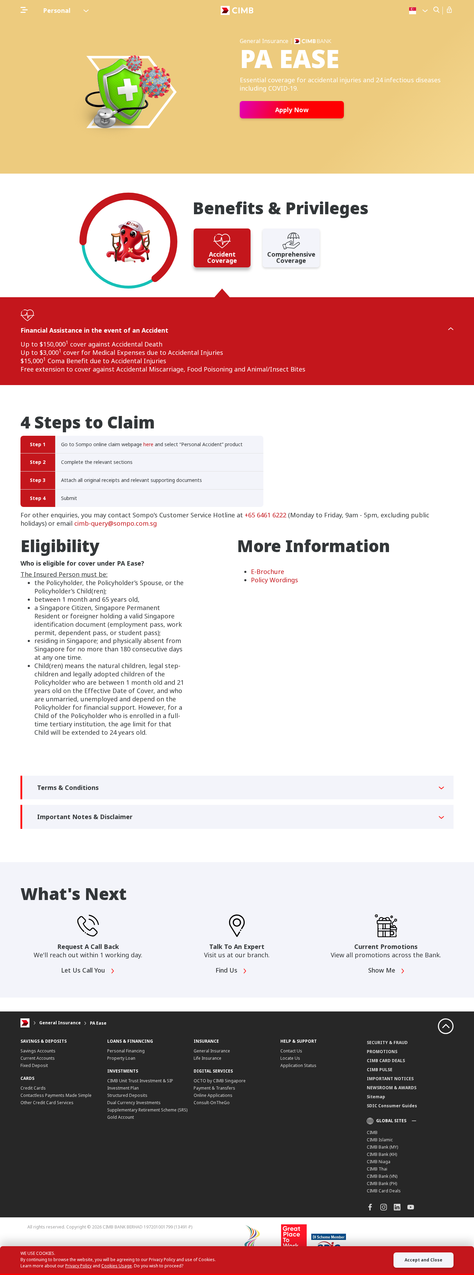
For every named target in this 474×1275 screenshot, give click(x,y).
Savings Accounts (38, 1051)
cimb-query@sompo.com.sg (115, 523)
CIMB (372, 1132)
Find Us (227, 970)
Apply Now (291, 110)
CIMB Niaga (378, 1162)
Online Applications (213, 1095)
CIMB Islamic (380, 1140)
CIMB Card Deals (384, 1191)
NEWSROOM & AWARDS (391, 1088)
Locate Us (290, 1058)
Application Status (298, 1065)
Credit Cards (33, 1088)
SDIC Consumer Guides (392, 1106)
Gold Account (120, 1117)
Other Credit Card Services (47, 1103)
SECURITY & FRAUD (387, 1042)
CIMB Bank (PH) (382, 1183)
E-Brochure (267, 571)
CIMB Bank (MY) (382, 1147)
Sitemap (376, 1097)
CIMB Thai (377, 1169)
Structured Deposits (127, 1095)
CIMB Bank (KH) (382, 1154)
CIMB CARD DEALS (386, 1061)
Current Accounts (37, 1058)
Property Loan (121, 1058)
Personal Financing (126, 1051)
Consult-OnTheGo (212, 1103)
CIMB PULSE (379, 1070)
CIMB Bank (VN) (382, 1176)
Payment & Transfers (214, 1088)
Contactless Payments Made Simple (56, 1095)
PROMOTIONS (382, 1052)
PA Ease (98, 1023)
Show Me (382, 970)
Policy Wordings (274, 580)
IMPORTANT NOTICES (390, 1079)
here (148, 444)
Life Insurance (207, 1058)
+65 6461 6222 (265, 515)
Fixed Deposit (34, 1065)
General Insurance (60, 1023)
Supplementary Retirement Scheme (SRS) (147, 1110)
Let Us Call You (84, 970)
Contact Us (291, 1051)
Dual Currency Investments (134, 1103)
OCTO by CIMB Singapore (220, 1081)
